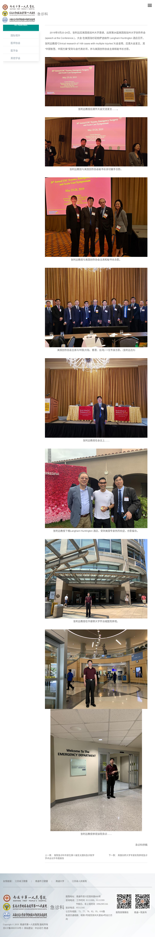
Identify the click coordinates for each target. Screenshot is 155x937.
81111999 (100, 900)
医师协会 (15, 43)
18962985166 (102, 904)
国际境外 (15, 35)
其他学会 (15, 58)
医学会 (14, 50)
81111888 (90, 900)
